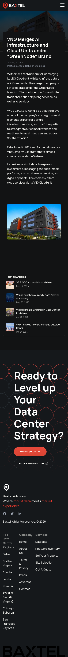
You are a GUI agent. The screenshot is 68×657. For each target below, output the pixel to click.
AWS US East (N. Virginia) (8, 597)
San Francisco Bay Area (9, 624)
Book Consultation (31, 463)
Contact (24, 589)
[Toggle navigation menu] (62, 5)
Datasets (41, 542)
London (7, 579)
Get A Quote (43, 569)
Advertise (25, 582)
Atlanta (7, 572)
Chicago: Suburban (9, 610)
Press (23, 575)
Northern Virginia (8, 563)
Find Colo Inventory (47, 549)
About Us (23, 551)
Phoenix (8, 586)
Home (23, 542)
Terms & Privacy (23, 564)
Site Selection (44, 562)
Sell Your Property (46, 555)
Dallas (6, 554)
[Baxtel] (14, 5)
